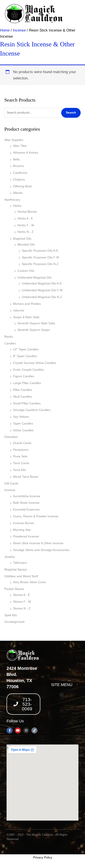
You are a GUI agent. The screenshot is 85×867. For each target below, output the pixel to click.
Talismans (20, 562)
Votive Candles (23, 430)
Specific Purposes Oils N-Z (40, 264)
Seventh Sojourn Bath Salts (36, 323)
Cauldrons (20, 172)
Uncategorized (14, 621)
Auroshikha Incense (26, 496)
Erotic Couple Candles (28, 369)
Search (71, 112)
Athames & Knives (25, 152)
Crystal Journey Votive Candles (34, 363)
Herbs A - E (25, 218)
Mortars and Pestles (27, 303)
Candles (10, 343)
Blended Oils (26, 244)
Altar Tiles (20, 145)
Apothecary (12, 199)
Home (5, 30)
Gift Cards (11, 483)
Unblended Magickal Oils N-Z (42, 297)
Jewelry (9, 556)
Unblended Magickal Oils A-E (42, 283)
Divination (11, 437)
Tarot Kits (19, 470)
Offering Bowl (22, 186)
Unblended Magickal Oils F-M (42, 290)
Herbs (17, 205)
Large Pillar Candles (27, 383)
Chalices (19, 179)
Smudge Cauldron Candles (31, 410)
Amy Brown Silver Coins (29, 582)
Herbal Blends (27, 211)
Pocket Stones (14, 589)
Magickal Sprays (15, 569)
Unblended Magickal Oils (34, 277)
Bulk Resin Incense (26, 502)
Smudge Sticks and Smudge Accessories (41, 550)
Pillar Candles (22, 389)
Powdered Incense (26, 536)
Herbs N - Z (25, 231)
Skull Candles (22, 396)
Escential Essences (26, 509)
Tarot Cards (21, 463)
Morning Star (22, 530)
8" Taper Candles (25, 356)
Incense (9, 490)
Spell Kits (10, 615)
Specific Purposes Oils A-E (40, 250)
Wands (17, 193)
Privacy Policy (42, 857)
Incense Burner (23, 523)
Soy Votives (21, 416)
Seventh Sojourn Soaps (33, 330)
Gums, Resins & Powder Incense (35, 516)
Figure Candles (23, 376)
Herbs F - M (25, 225)
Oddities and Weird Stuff (21, 576)
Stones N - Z (22, 608)
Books (8, 336)
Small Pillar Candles (27, 403)
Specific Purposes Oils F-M (40, 257)
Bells (16, 159)
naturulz (18, 310)
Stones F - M (22, 601)
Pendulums (21, 449)
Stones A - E (21, 595)
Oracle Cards (22, 443)
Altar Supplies (13, 140)
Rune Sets (20, 456)
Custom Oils (25, 270)
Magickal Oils (22, 238)
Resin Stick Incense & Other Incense (38, 543)
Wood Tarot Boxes (25, 476)
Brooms (18, 166)
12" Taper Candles (26, 349)
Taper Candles (23, 423)
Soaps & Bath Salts (26, 317)
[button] (61, 694)
